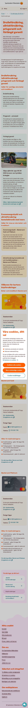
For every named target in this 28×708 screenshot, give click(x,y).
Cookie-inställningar (14, 376)
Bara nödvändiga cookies (14, 370)
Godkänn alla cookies (14, 365)
